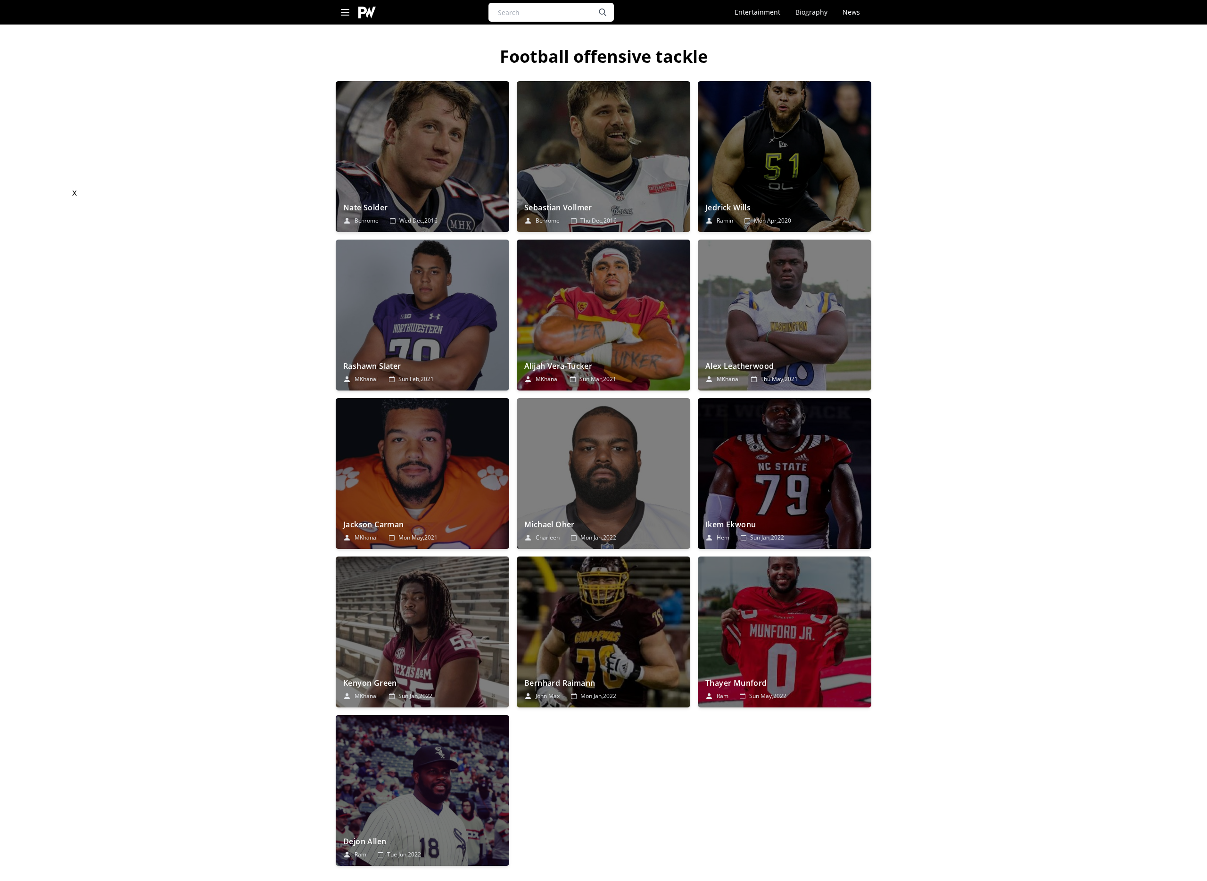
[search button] (602, 12)
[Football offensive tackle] (422, 156)
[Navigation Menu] (345, 12)
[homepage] (367, 12)
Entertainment (757, 12)
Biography (811, 12)
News (851, 12)
